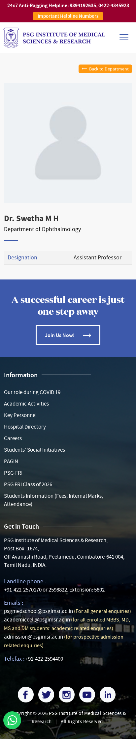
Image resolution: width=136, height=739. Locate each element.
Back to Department (109, 69)
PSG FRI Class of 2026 (28, 484)
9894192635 (83, 5)
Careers (13, 438)
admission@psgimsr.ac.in (33, 636)
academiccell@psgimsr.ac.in (37, 619)
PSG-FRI (13, 472)
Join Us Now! (60, 335)
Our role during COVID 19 (32, 392)
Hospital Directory (25, 426)
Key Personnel (20, 415)
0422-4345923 (113, 5)
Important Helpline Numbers (68, 16)
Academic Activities (26, 403)
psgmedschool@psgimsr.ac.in (38, 611)
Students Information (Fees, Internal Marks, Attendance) (53, 500)
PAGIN (11, 461)
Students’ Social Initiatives (34, 449)
